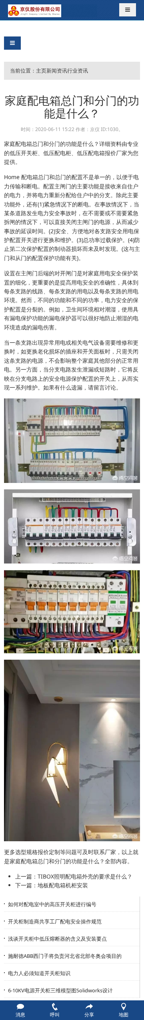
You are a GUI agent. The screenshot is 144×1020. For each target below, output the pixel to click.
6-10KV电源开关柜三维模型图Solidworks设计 (60, 990)
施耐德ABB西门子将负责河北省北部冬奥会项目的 (65, 955)
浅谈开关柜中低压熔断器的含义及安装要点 (57, 938)
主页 (41, 70)
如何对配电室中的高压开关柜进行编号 (52, 904)
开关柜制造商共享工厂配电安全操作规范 (55, 921)
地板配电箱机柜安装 (63, 885)
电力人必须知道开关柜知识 (39, 973)
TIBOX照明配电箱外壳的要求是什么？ (85, 876)
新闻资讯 (56, 70)
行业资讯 (77, 70)
